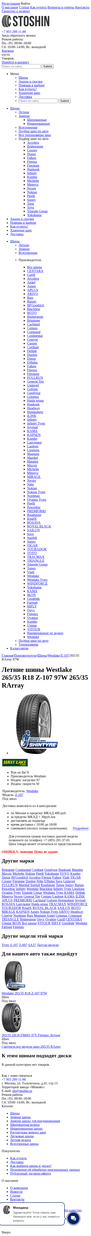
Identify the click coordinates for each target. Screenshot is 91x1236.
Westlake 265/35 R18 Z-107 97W (24, 993)
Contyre (32, 339)
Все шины (34, 267)
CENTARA (35, 271)
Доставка (25, 96)
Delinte (32, 351)
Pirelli (31, 196)
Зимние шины (20, 1117)
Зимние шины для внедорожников (35, 1121)
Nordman (33, 496)
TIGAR (32, 545)
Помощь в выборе (32, 85)
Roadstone (34, 515)
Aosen (31, 286)
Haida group (35, 400)
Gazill (31, 275)
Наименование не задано (45, 633)
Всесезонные (28, 127)
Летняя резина (20, 1140)
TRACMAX (35, 557)
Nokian (32, 192)
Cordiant (33, 347)
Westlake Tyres (37, 579)
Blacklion (33, 309)
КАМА (32, 591)
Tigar (30, 203)
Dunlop (32, 355)
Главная (7, 655)
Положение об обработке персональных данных (45, 1169)
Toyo (30, 207)
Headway (33, 408)
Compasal (33, 332)
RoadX (32, 518)
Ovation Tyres (36, 499)
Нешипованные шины (26, 1128)
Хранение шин (29, 93)
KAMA (32, 431)
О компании (19, 1188)
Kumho (32, 177)
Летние (24, 112)
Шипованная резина (25, 1125)
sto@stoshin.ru (22, 1091)
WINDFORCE (37, 583)
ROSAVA (34, 522)
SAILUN (33, 530)
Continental (35, 336)
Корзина (8, 51)
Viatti (30, 572)
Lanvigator (34, 442)
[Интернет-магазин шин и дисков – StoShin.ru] (25, 28)
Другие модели (48, 945)
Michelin (33, 181)
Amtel (31, 282)
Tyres (5, 945)
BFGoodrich (35, 305)
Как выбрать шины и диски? (31, 1166)
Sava (30, 534)
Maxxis (32, 465)
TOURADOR (37, 549)
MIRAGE (34, 477)
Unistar (32, 625)
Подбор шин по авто (33, 131)
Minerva (32, 184)
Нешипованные (38, 123)
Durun (31, 154)
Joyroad (32, 427)
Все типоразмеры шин (35, 135)
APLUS (32, 290)
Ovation (32, 618)
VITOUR (33, 629)
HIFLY (32, 606)
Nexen (31, 188)
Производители (25, 655)
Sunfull (32, 538)
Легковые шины (22, 1136)
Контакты (82, 7)
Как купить (38, 7)
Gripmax (33, 397)
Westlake (33, 576)
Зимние (24, 116)
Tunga (31, 568)
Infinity (32, 173)
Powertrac (34, 507)
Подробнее (81, 828)
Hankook (33, 169)
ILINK (31, 416)
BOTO (32, 313)
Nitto (30, 484)
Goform (32, 389)
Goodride (33, 599)
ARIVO (32, 294)
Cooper (32, 150)
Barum (31, 301)
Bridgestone (35, 146)
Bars (30, 297)
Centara (32, 328)
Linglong (33, 450)
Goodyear (33, 393)
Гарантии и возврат (16, 11)
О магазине (10, 7)
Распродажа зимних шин (28, 1132)
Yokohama (34, 215)
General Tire (35, 381)
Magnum (33, 454)
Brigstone (33, 320)
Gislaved (33, 385)
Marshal (32, 458)
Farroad (32, 602)
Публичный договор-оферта (30, 1173)
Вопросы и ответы (60, 7)
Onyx (31, 610)
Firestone (33, 165)
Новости (16, 1191)
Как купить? (28, 89)
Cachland (33, 324)
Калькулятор (19, 648)
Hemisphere (35, 412)
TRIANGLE (35, 560)
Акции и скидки (31, 81)
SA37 (32, 945)
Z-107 (65, 655)
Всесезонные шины (24, 1144)
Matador (32, 461)
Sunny (31, 200)
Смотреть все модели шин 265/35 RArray (31, 1046)
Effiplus (32, 362)
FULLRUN (35, 377)
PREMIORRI (36, 511)
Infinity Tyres (36, 423)
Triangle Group (37, 211)
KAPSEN (34, 435)
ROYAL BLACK (39, 526)
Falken (31, 158)
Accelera (33, 142)
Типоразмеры (28, 644)
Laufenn (32, 446)
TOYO (32, 553)
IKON (31, 595)
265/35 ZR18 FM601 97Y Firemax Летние (31, 1035)
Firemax (32, 614)
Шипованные (37, 120)
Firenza (32, 161)
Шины (23, 77)
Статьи (24, 7)
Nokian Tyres (36, 492)
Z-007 (23, 945)
